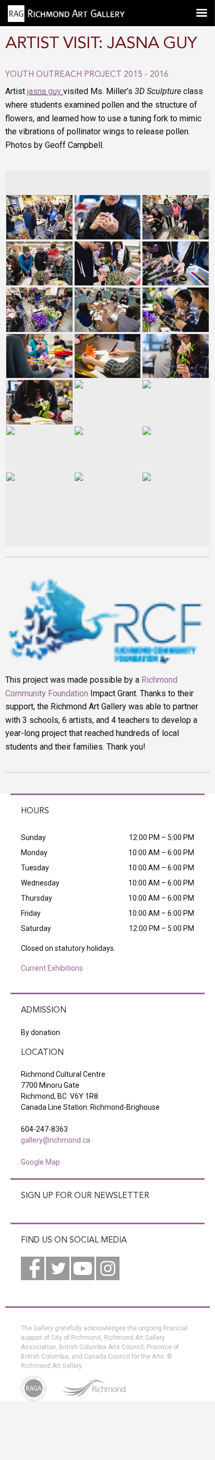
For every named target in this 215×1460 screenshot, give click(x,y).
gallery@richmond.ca (55, 1140)
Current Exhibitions (52, 968)
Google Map (40, 1162)
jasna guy (44, 91)
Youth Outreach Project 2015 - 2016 (87, 75)
